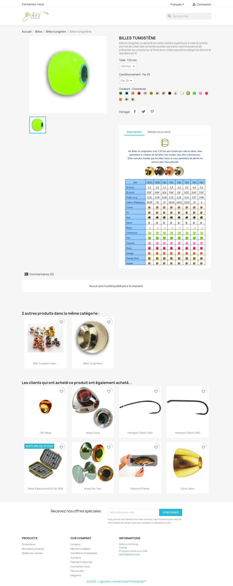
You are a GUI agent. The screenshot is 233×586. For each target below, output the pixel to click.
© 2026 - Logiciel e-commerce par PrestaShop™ (116, 581)
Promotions (28, 544)
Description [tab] (134, 132)
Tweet (143, 111)
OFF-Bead (45, 432)
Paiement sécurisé (81, 562)
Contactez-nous (33, 4)
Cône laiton (187, 488)
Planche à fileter (140, 488)
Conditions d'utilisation (83, 553)
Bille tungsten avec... (45, 363)
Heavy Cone (93, 432)
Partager (134, 111)
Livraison (75, 544)
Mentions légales (80, 548)
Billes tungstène (93, 363)
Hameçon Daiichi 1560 (187, 432)
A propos (75, 557)
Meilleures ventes (32, 553)
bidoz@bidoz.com (129, 554)
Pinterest (152, 111)
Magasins (76, 575)
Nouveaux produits (33, 548)
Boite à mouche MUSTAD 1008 (45, 488)
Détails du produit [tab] (159, 132)
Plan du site (77, 571)
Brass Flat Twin (92, 488)
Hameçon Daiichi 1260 (140, 432)
